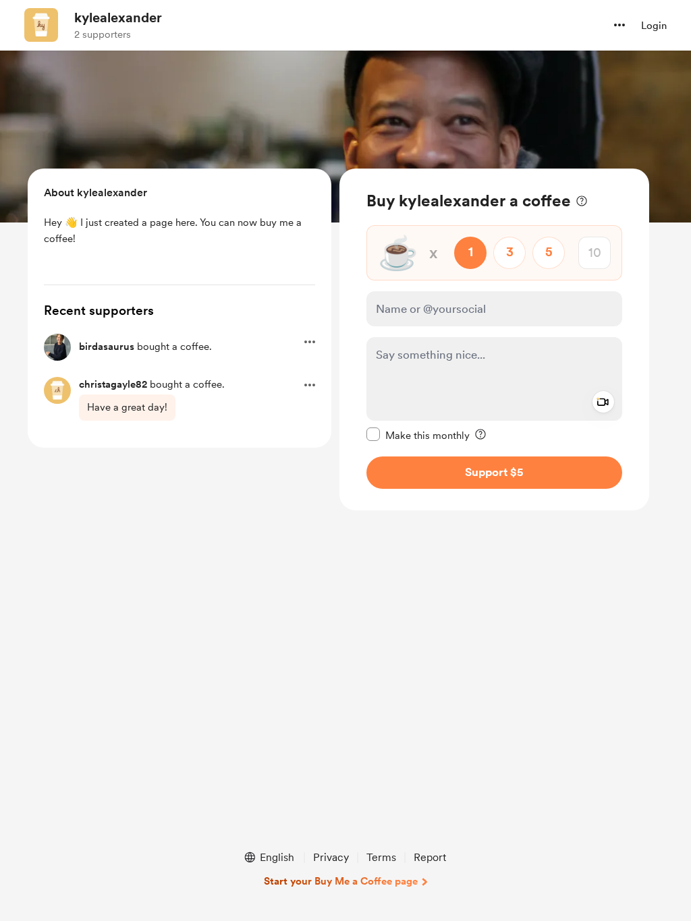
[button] (619, 25)
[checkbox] (418, 435)
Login (654, 26)
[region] (494, 339)
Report (430, 857)
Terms (381, 857)
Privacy (331, 857)
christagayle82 (113, 384)
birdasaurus (106, 346)
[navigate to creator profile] (41, 25)
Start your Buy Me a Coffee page (341, 881)
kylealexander (118, 17)
